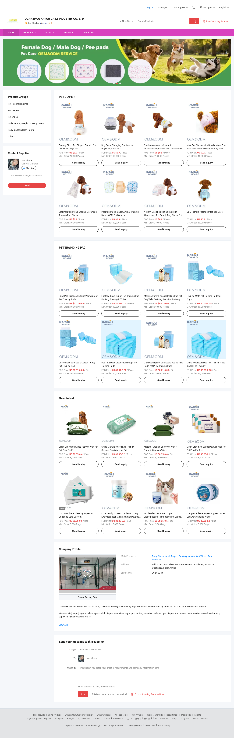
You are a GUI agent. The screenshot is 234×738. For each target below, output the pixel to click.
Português (59, 718)
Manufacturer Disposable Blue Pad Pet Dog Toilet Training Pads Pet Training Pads (163, 299)
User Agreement (135, 725)
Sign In (150, 7)
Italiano (96, 718)
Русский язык (84, 718)
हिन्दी (155, 718)
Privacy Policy (164, 725)
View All (63, 624)
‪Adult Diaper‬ (171, 556)
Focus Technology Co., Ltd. (96, 725)
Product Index (172, 715)
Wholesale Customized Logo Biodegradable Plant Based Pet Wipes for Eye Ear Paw (162, 517)
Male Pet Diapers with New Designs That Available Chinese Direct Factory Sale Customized (206, 148)
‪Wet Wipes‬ (201, 556)
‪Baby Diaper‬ (158, 556)
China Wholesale (104, 715)
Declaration (150, 725)
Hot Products (39, 715)
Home (11, 32)
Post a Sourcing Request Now (147, 694)
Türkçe (174, 718)
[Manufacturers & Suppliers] (23, 6)
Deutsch (106, 718)
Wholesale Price (121, 715)
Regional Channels (155, 715)
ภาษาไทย (164, 718)
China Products (54, 715)
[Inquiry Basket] (194, 7)
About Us (49, 32)
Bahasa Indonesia (200, 718)
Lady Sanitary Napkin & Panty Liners (26, 123)
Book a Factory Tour (88, 597)
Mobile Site (186, 715)
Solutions (68, 32)
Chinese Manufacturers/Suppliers (79, 715)
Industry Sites (137, 715)
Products (31, 32)
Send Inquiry (78, 162)
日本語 (147, 718)
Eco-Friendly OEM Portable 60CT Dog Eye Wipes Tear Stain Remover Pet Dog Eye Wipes (120, 517)
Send (83, 694)
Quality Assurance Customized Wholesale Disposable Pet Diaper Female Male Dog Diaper (164, 148)
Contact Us (88, 32)
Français (70, 718)
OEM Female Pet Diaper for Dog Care (205, 211)
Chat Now (30, 168)
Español (47, 718)
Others (11, 136)
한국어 (138, 718)
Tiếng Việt (184, 718)
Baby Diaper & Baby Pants (21, 129)
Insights (197, 715)
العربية (129, 718)
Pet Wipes (13, 116)
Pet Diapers (13, 110)
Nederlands (118, 718)
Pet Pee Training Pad (18, 103)
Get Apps (207, 7)
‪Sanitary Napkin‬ (187, 556)
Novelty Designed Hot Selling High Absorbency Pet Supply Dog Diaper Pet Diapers (163, 215)
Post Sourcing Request (217, 21)
